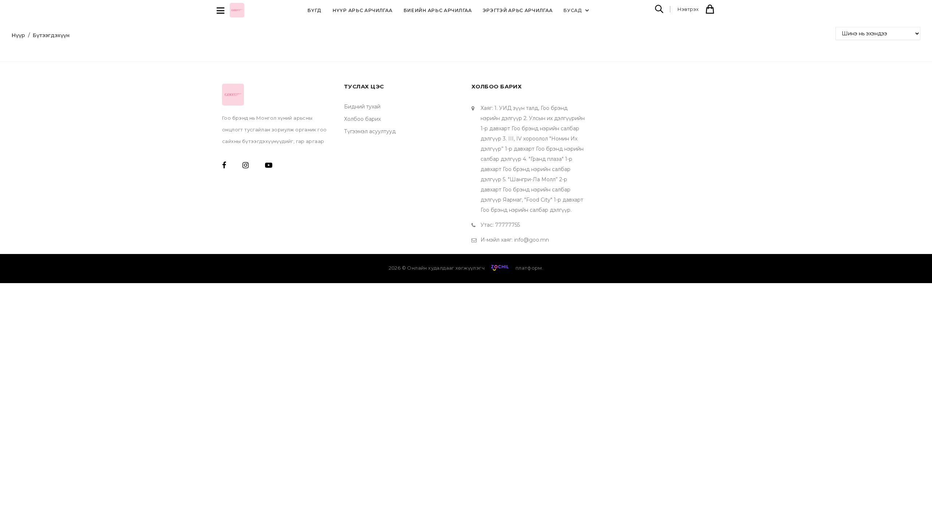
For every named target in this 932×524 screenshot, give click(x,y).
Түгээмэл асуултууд (370, 131)
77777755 (507, 225)
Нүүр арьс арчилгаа (362, 10)
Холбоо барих (362, 119)
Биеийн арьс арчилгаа (437, 10)
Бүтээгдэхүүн (51, 35)
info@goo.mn (531, 240)
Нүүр (18, 35)
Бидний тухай (362, 106)
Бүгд (314, 10)
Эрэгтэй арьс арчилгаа (518, 10)
